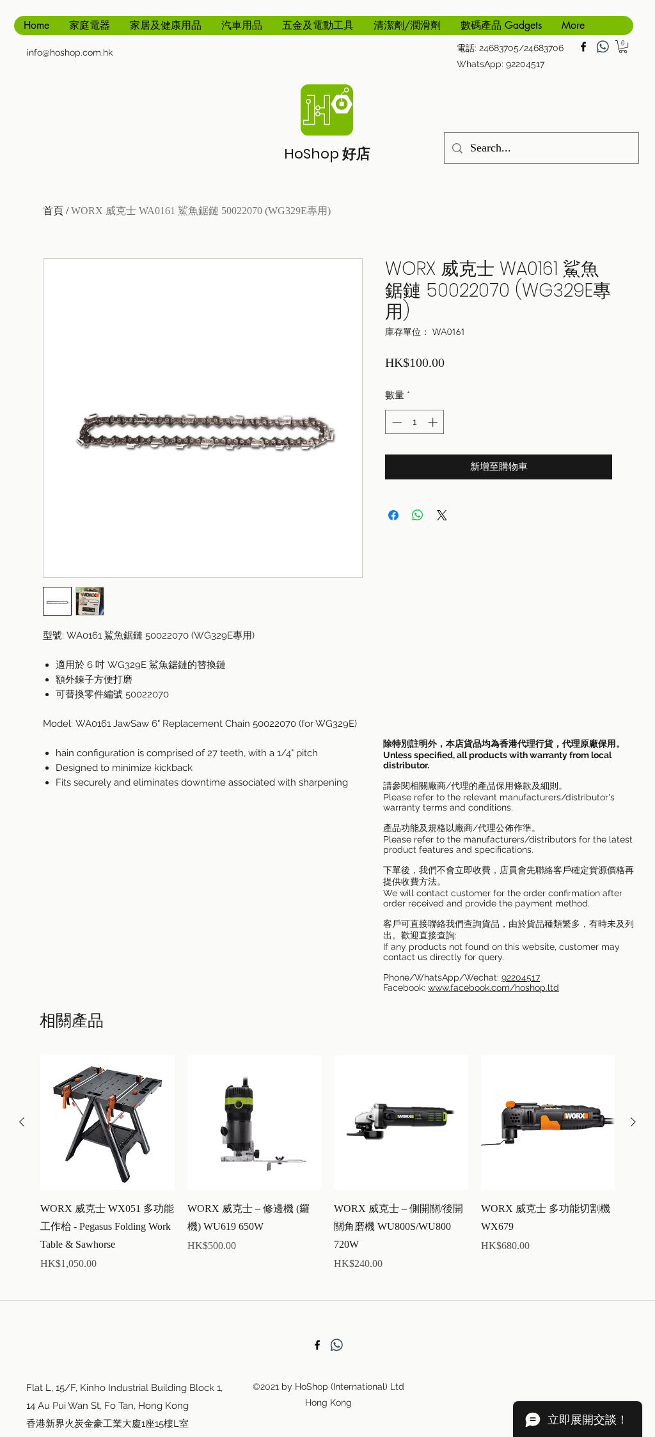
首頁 (53, 210)
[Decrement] (395, 422)
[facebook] (583, 46)
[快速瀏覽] (107, 1122)
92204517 (520, 977)
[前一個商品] (21, 1122)
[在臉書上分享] (393, 515)
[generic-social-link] (602, 46)
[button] (623, 46)
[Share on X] (442, 515)
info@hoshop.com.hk (70, 52)
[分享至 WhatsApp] (417, 515)
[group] (327, 1172)
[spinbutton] (414, 422)
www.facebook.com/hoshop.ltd (493, 988)
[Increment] (434, 422)
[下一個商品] (633, 1122)
